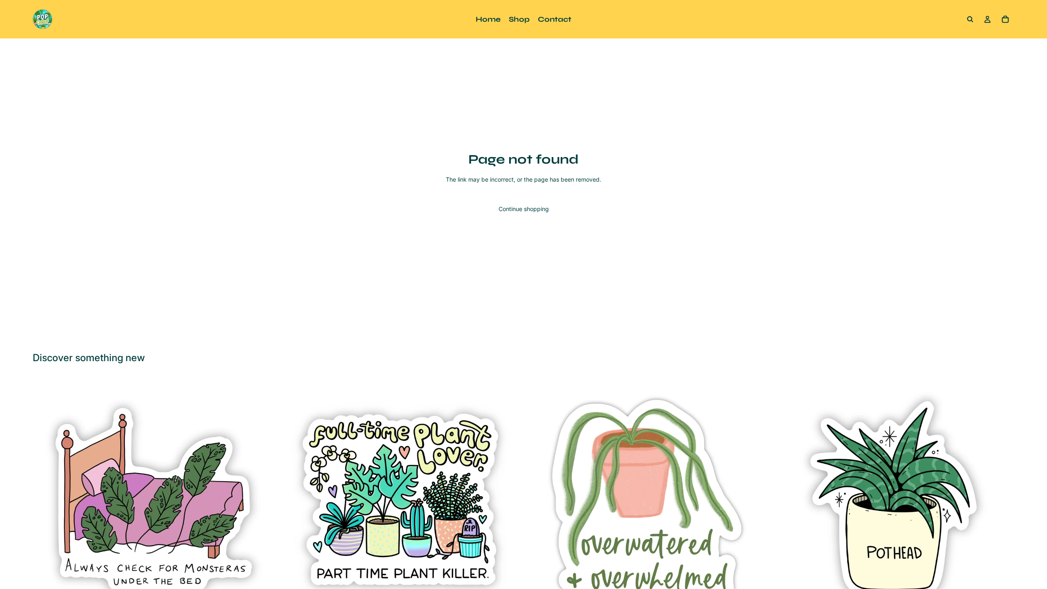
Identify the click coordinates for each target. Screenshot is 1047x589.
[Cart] (1005, 19)
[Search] (970, 19)
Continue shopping (524, 208)
